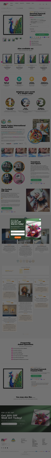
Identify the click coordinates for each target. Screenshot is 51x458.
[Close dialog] (40, 219)
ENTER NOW (18, 237)
